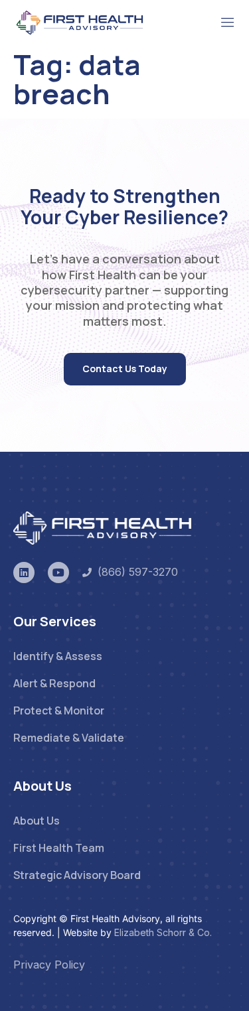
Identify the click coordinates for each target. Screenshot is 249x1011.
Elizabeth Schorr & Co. (163, 932)
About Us (36, 820)
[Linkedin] (24, 572)
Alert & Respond (54, 683)
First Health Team (58, 848)
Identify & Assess (57, 656)
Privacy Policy (49, 964)
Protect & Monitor (58, 710)
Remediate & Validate (68, 737)
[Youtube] (58, 572)
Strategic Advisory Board (77, 875)
